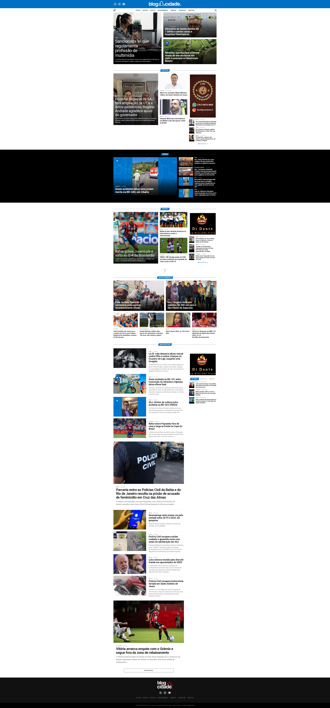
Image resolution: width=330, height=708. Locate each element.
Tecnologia (182, 10)
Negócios (191, 10)
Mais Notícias (148, 670)
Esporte (145, 10)
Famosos (173, 10)
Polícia (138, 10)
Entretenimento (163, 10)
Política (152, 10)
